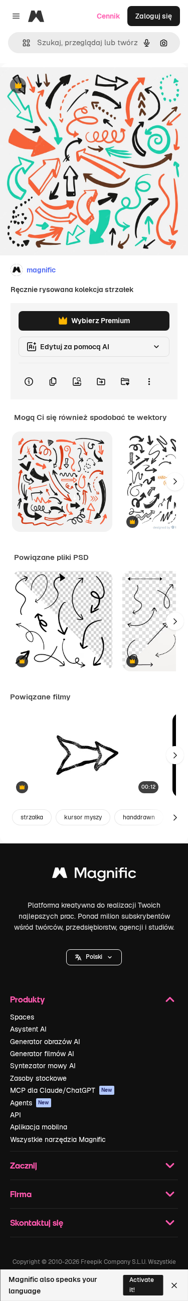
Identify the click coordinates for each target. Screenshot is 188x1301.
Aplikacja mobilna (38, 1126)
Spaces (22, 1017)
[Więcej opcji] (149, 381)
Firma (21, 1194)
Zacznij (23, 1165)
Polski (94, 957)
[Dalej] (175, 481)
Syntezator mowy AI (43, 1065)
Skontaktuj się (36, 1222)
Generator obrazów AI (45, 1041)
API (15, 1114)
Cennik (108, 16)
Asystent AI (28, 1029)
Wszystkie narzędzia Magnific (58, 1139)
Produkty (27, 999)
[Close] (174, 1285)
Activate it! (141, 1284)
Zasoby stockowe (38, 1078)
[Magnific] (94, 875)
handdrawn (139, 817)
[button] (94, 957)
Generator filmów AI (42, 1053)
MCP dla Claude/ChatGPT (61, 1090)
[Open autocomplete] (22, 43)
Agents (29, 1102)
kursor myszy (83, 817)
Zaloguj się (153, 16)
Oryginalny (69, 86)
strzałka (32, 817)
